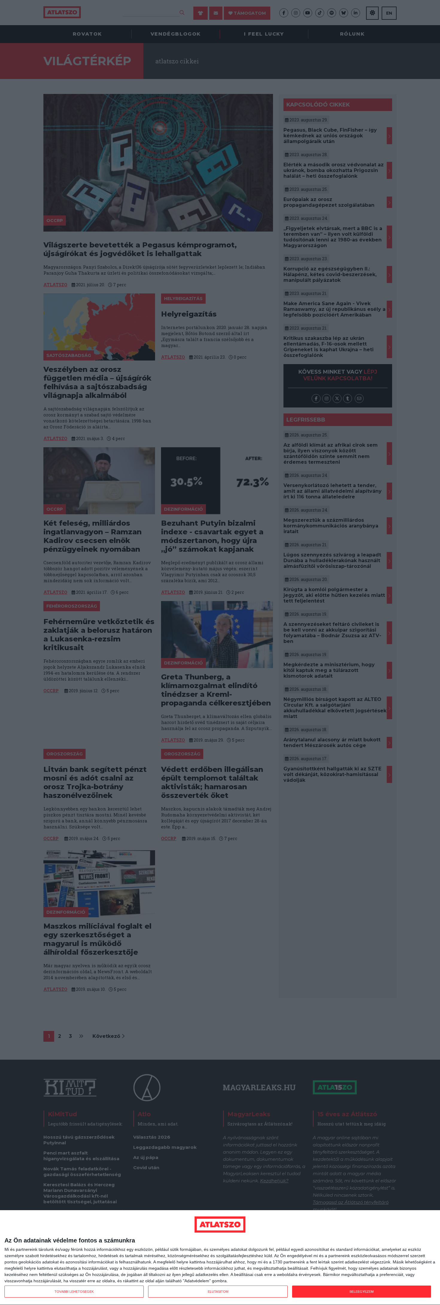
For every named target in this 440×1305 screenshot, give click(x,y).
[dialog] (220, 1257)
